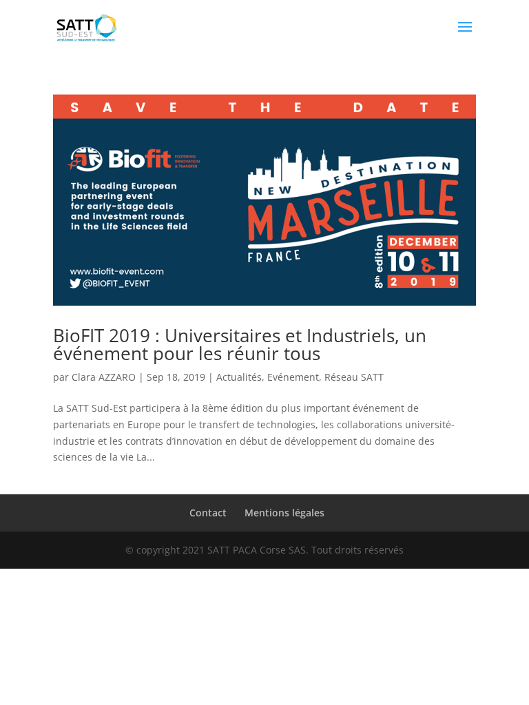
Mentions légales (284, 512)
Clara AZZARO (104, 376)
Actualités (239, 376)
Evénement (293, 376)
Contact (208, 512)
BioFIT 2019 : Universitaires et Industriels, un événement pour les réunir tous (239, 344)
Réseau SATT (354, 376)
